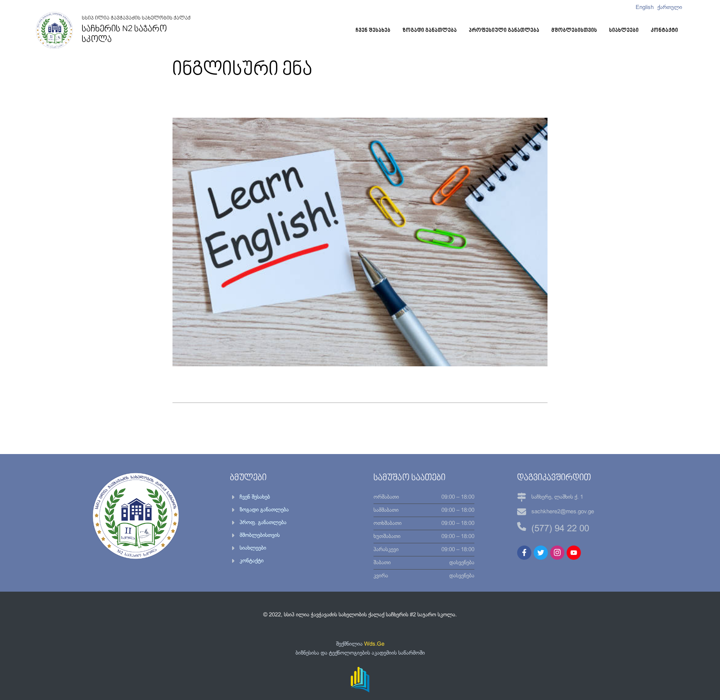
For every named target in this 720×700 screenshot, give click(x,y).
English (645, 7)
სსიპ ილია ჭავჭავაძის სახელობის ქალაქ (136, 30)
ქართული (669, 7)
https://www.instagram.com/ (557, 553)
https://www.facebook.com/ (524, 553)
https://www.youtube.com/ (574, 553)
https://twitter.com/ (541, 553)
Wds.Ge (374, 644)
